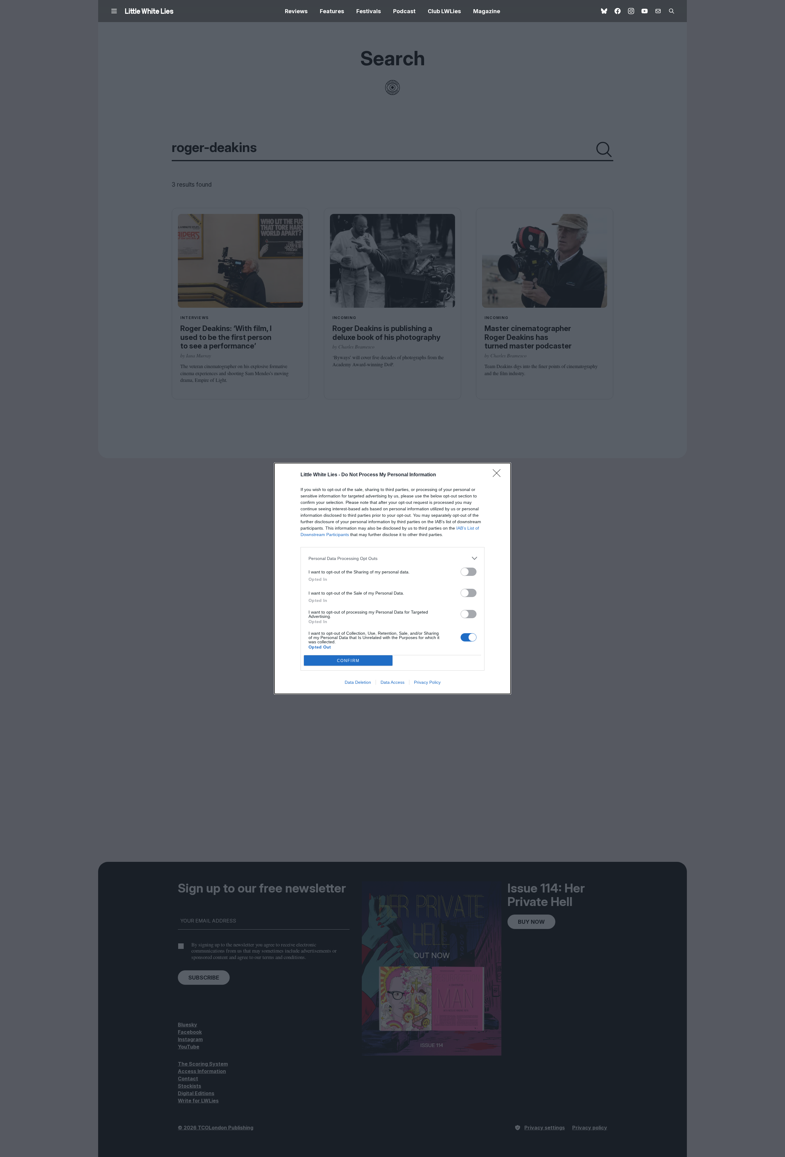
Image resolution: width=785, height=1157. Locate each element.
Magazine (486, 11)
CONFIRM (348, 660)
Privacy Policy (427, 682)
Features (332, 11)
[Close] (498, 475)
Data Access (392, 682)
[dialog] (392, 578)
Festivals (368, 11)
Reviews (296, 11)
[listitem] (392, 558)
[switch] (469, 572)
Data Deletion (358, 682)
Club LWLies (444, 11)
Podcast (404, 11)
